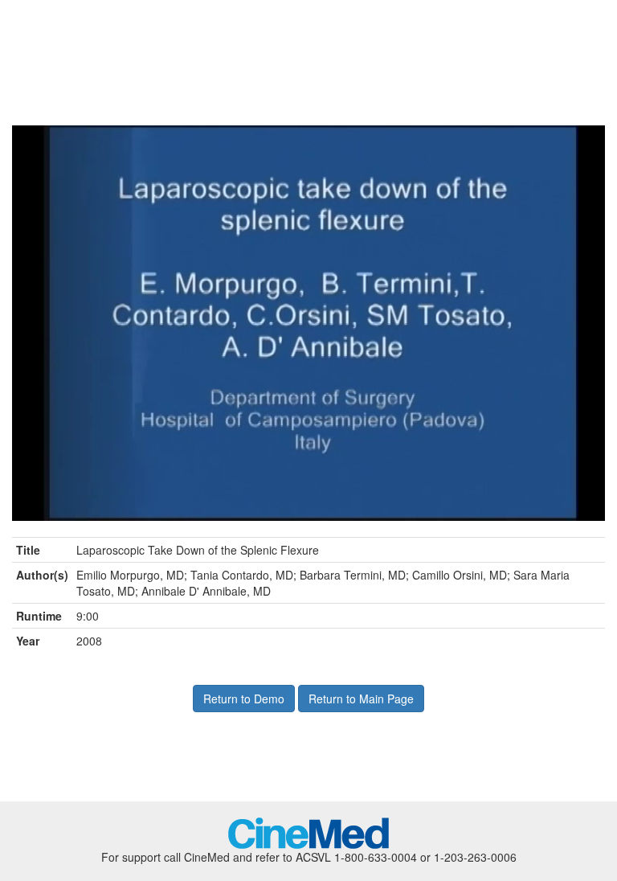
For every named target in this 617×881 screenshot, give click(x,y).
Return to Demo (243, 698)
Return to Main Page (361, 698)
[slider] (290, 509)
